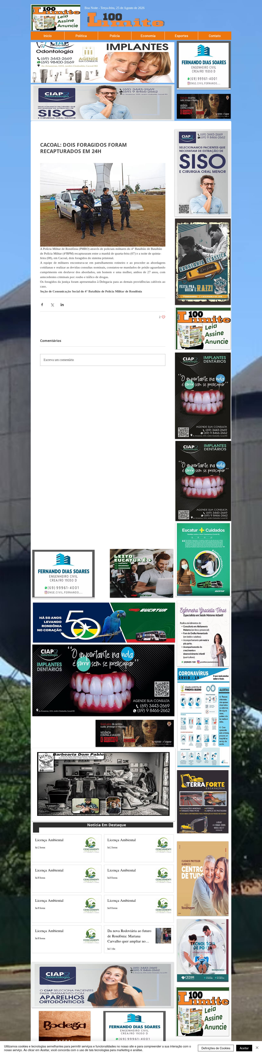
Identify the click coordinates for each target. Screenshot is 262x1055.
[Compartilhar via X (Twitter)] (52, 305)
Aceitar (244, 1048)
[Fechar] (257, 1048)
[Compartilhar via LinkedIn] (62, 305)
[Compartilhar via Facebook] (42, 305)
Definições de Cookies (215, 1048)
